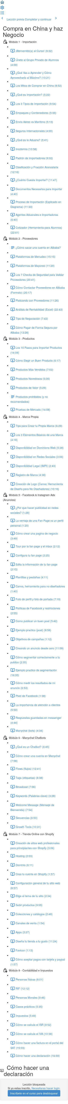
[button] (2, 3)
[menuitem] (2, 9)
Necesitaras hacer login (46, 1088)
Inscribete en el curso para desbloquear (34, 1093)
